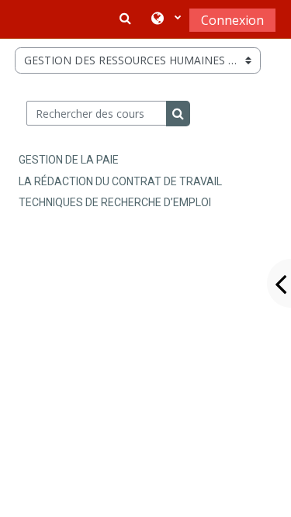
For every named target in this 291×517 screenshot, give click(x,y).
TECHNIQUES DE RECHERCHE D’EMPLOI (115, 202)
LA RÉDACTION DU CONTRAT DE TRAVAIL (120, 181)
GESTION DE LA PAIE (69, 159)
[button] (165, 19)
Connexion (232, 20)
